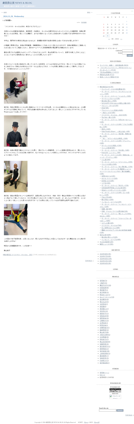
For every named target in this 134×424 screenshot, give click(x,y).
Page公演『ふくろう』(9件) (111, 153)
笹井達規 (83, 22)
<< (109, 39)
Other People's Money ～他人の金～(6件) (116, 131)
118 (112, 297)
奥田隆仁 (103, 309)
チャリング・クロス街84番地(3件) (113, 89)
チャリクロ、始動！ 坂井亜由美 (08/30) (114, 65)
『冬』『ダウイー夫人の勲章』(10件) (115, 138)
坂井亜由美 (104, 363)
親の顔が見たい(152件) (110, 237)
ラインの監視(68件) (108, 148)
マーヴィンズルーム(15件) (111, 98)
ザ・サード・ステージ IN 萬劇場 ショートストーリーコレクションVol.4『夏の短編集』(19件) (115, 171)
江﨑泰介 (103, 321)
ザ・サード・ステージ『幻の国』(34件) (115, 150)
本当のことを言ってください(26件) (114, 190)
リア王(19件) (106, 183)
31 (109, 346)
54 (107, 330)
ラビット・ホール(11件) (110, 106)
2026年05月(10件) (106, 261)
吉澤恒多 (103, 323)
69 (109, 342)
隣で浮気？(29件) (108, 200)
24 (107, 321)
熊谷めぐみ (104, 295)
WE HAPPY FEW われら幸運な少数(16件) (116, 103)
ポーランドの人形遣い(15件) (111, 145)
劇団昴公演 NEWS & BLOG (17, 3)
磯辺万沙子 (104, 285)
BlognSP (96, 422)
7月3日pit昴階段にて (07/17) (109, 72)
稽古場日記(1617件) (106, 87)
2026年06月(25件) (106, 259)
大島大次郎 (104, 335)
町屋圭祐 (103, 325)
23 (107, 349)
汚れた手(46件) (107, 197)
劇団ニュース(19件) (106, 244)
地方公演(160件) (105, 235)
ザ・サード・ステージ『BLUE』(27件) (115, 185)
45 (107, 302)
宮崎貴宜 (103, 358)
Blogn (86, 422)
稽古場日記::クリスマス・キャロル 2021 (17, 255)
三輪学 (102, 283)
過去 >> (90, 12)
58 (107, 337)
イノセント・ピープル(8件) (111, 239)
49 (107, 299)
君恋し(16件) (106, 129)
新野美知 (103, 318)
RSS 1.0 (102, 375)
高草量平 (103, 290)
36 (106, 283)
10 (107, 292)
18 (107, 318)
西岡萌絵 (103, 349)
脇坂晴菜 (103, 330)
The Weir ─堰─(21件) (109, 117)
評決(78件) (105, 108)
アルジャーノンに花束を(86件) (112, 110)
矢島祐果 (103, 288)
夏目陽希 (103, 356)
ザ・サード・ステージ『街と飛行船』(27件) (117, 167)
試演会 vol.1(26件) (108, 181)
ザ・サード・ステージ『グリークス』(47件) (117, 162)
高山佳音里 (104, 342)
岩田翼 (102, 306)
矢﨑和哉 (103, 328)
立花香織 (103, 337)
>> (121, 39)
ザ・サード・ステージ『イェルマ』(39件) (116, 96)
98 (107, 288)
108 (108, 351)
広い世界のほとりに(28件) (111, 228)
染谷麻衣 (103, 299)
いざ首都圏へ (7, 20)
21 (107, 313)
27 (107, 309)
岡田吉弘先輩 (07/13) (107, 75)
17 (107, 356)
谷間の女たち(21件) (108, 176)
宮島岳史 (103, 316)
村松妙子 (103, 339)
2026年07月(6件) (105, 256)
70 (106, 281)
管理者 (102, 281)
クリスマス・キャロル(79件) (111, 225)
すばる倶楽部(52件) (106, 242)
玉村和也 (103, 304)
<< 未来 (4, 12)
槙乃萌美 (103, 292)
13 (107, 360)
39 (107, 358)
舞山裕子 (103, 332)
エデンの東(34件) (108, 223)
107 (108, 328)
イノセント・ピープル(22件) (111, 202)
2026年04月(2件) (105, 263)
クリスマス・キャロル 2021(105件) (114, 115)
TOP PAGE (88, 260)
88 (107, 332)
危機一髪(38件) (107, 209)
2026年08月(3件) (105, 254)
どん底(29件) (106, 160)
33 (109, 353)
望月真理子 (104, 346)
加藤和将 (103, 344)
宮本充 (102, 311)
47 (107, 339)
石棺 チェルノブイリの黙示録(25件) (115, 211)
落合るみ (103, 302)
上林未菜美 (104, 353)
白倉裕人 (103, 360)
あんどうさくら (105, 297)
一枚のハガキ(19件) (108, 113)
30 (104, 36)
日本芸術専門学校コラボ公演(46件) (114, 188)
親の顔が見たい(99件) (109, 101)
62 (109, 335)
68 (107, 316)
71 (109, 295)
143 (106, 311)
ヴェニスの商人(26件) (109, 164)
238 (109, 285)
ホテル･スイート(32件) (110, 178)
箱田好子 (103, 313)
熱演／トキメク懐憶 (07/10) (109, 77)
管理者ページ (104, 373)
